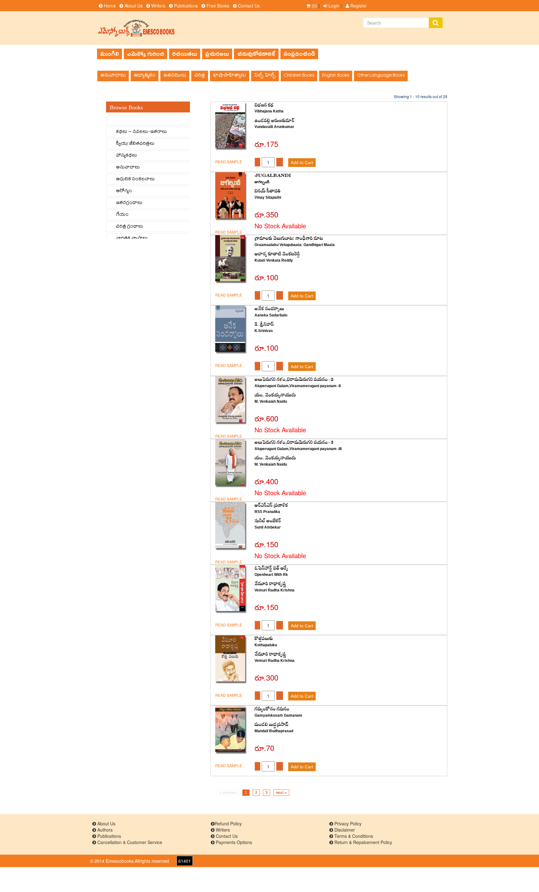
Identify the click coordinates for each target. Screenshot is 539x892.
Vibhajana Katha (269, 111)
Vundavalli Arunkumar (274, 127)
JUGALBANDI (273, 175)
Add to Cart (302, 162)
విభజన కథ (264, 105)
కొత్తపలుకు (264, 639)
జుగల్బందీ (262, 182)
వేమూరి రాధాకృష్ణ (270, 584)
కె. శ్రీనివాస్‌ (264, 324)
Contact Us (248, 5)
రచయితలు (184, 54)
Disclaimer (344, 830)
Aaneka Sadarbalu (271, 315)
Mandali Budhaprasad (274, 731)
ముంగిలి (109, 54)
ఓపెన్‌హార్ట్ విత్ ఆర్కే (271, 568)
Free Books (217, 5)
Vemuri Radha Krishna (274, 590)
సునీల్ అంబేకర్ (268, 521)
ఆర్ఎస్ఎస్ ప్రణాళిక (271, 505)
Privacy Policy (347, 823)
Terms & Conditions (353, 836)
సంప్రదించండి (299, 54)
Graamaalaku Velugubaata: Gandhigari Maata (295, 245)
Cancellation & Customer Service (129, 842)
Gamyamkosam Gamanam (278, 715)
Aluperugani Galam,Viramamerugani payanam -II (298, 386)
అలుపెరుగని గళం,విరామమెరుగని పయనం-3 (294, 442)
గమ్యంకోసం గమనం (272, 709)
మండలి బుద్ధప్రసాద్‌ (272, 725)
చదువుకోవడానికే (256, 54)
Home (109, 5)
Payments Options (233, 842)
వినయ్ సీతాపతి (268, 191)
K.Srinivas (264, 331)
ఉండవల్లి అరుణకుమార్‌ (274, 121)
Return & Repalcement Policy (362, 842)
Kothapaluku (266, 645)
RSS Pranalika (267, 512)
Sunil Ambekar (268, 527)
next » (281, 792)
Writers (157, 5)
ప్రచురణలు (217, 54)
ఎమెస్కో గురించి (145, 54)
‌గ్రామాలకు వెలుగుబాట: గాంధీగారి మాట (289, 238)
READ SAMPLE (228, 161)
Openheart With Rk (271, 574)
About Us (133, 5)
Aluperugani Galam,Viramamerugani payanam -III (298, 449)
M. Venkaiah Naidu (271, 401)
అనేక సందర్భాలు (269, 309)
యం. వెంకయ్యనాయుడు (275, 395)
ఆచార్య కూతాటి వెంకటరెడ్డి (277, 254)
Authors (104, 830)
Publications (185, 5)
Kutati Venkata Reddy (274, 260)
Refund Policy (228, 823)
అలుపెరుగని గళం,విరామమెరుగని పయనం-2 (294, 379)
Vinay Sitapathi (268, 197)
